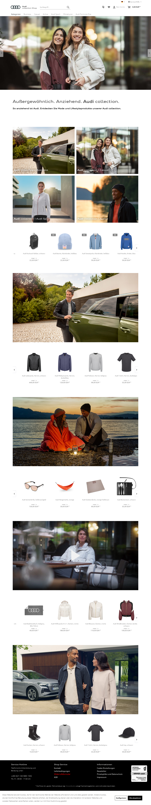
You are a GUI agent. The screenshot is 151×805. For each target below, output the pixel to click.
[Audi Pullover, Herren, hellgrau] (29, 733)
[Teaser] (92, 220)
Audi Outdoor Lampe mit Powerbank (122, 500)
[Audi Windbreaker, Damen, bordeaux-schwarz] (60, 610)
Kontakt (57, 768)
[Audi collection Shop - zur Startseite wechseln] (16, 8)
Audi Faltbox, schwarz (122, 253)
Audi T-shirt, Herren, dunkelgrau (60, 745)
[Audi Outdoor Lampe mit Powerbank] (122, 486)
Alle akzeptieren (135, 798)
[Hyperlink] (107, 199)
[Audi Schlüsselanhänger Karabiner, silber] (91, 486)
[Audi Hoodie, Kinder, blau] (60, 241)
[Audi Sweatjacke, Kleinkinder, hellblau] (29, 241)
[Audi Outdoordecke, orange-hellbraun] (29, 486)
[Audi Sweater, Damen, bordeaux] (122, 610)
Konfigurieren (121, 798)
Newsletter (101, 771)
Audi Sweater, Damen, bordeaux (121, 624)
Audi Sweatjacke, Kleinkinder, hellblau (29, 253)
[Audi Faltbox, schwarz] (122, 241)
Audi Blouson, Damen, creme (29, 624)
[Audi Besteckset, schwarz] (60, 486)
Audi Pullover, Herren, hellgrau (29, 745)
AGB (55, 777)
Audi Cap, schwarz (90, 745)
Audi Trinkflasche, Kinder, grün (91, 253)
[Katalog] (103, 7)
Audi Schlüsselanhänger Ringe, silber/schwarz (122, 746)
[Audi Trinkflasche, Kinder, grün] (91, 241)
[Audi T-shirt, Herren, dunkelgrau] (60, 733)
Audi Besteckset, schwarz (60, 500)
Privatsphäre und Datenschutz (109, 774)
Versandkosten (70, 786)
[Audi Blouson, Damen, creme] (29, 610)
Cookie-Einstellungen (106, 768)
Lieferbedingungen (62, 771)
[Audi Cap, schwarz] (91, 733)
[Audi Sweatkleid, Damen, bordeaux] (91, 610)
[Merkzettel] (109, 7)
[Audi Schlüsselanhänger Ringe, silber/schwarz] (122, 733)
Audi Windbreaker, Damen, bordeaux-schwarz (60, 625)
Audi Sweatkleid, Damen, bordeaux (90, 624)
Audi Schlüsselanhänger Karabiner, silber (90, 501)
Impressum (101, 777)
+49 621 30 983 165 (21, 776)
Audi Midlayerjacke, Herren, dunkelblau (29, 377)
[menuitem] (55, 7)
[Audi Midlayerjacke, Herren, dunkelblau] (29, 362)
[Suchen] (68, 7)
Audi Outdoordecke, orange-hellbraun (29, 500)
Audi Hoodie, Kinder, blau (60, 253)
